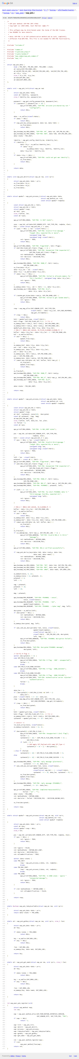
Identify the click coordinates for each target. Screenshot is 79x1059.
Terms (24, 1056)
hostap (53, 10)
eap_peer (20, 13)
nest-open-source (10, 10)
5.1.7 (46, 10)
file (44, 18)
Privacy (18, 1056)
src (12, 13)
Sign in (75, 3)
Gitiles (12, 1056)
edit (50, 18)
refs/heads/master (66, 10)
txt (70, 1056)
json (75, 1056)
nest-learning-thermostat (30, 10)
